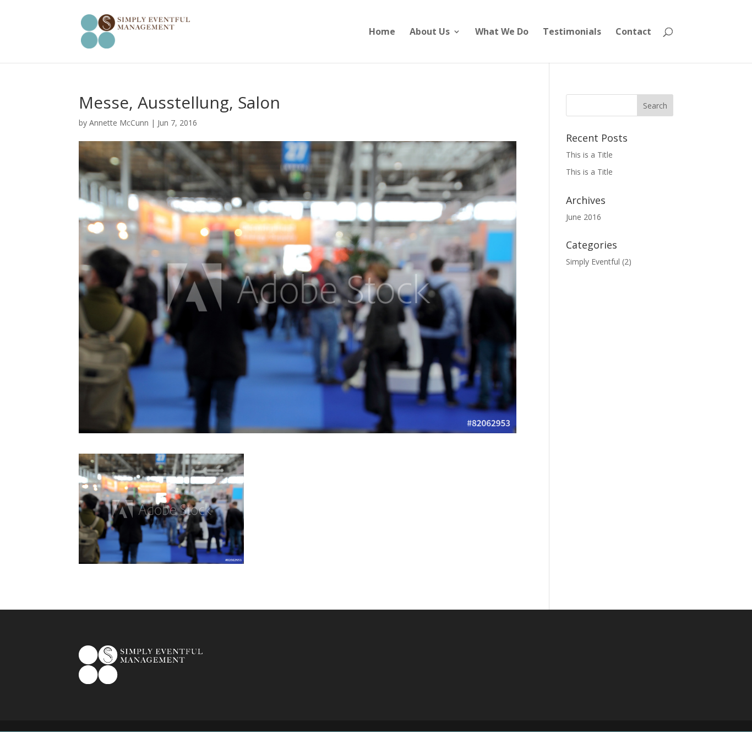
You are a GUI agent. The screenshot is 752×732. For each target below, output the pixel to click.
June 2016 (583, 217)
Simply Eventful (593, 261)
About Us (430, 32)
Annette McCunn (119, 122)
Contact (633, 32)
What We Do (501, 32)
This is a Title (589, 154)
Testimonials (572, 32)
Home (382, 32)
